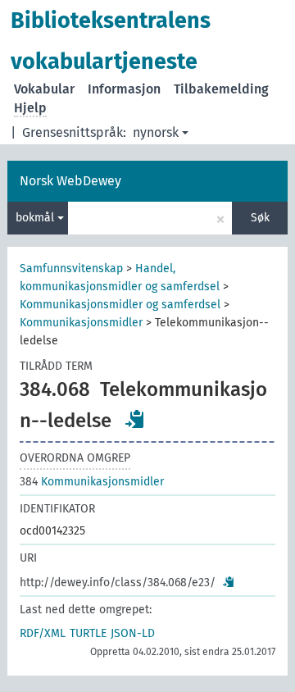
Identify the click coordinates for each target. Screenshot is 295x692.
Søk (260, 218)
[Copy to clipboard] (135, 419)
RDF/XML (43, 633)
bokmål (36, 218)
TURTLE (88, 633)
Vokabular (44, 89)
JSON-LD (133, 633)
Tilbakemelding (221, 89)
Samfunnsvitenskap (71, 268)
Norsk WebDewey (70, 181)
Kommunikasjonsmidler (81, 323)
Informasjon (124, 89)
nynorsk (156, 132)
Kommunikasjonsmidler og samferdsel (120, 305)
